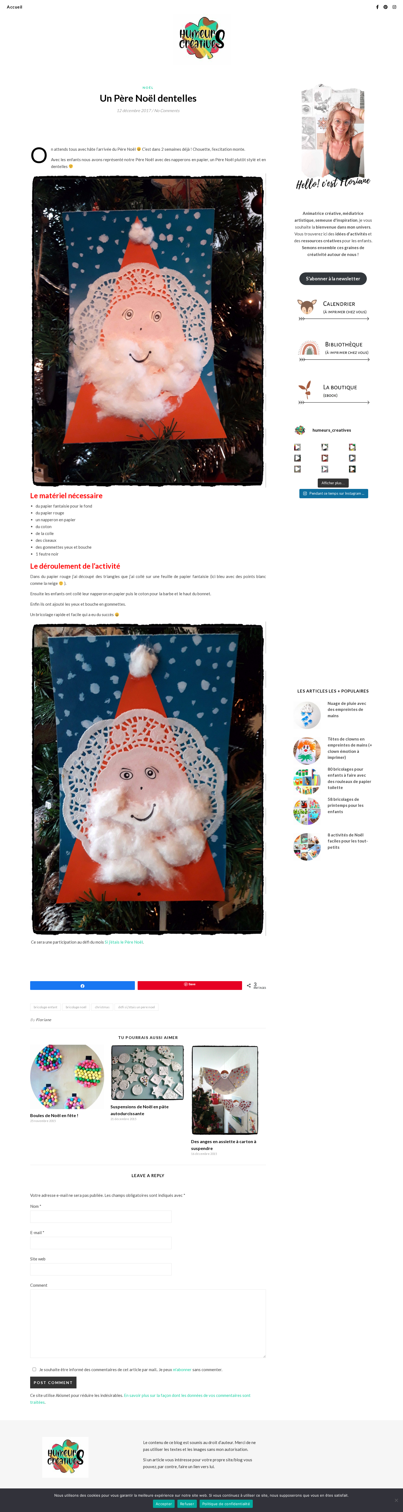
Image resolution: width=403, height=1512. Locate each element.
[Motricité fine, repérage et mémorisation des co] (297, 458)
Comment (38, 1285)
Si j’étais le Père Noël (123, 941)
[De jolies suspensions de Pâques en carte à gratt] (325, 447)
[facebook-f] (377, 6)
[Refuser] (396, 1500)
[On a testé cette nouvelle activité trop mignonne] (352, 458)
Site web (38, 1258)
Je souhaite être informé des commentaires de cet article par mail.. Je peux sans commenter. (130, 1369)
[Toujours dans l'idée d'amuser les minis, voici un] (325, 458)
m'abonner (182, 1369)
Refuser (187, 1504)
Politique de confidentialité (226, 1504)
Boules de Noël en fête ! (54, 1115)
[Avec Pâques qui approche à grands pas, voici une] (352, 447)
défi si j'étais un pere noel (136, 1007)
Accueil (14, 6)
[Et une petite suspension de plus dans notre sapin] (352, 469)
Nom (35, 1206)
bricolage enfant (45, 1007)
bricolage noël (76, 1007)
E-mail (37, 1232)
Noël (148, 88)
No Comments (167, 110)
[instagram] (394, 6)
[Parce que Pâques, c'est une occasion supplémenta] (297, 447)
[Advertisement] (130, 131)
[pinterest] (386, 6)
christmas (102, 1007)
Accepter (164, 1504)
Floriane (43, 1019)
